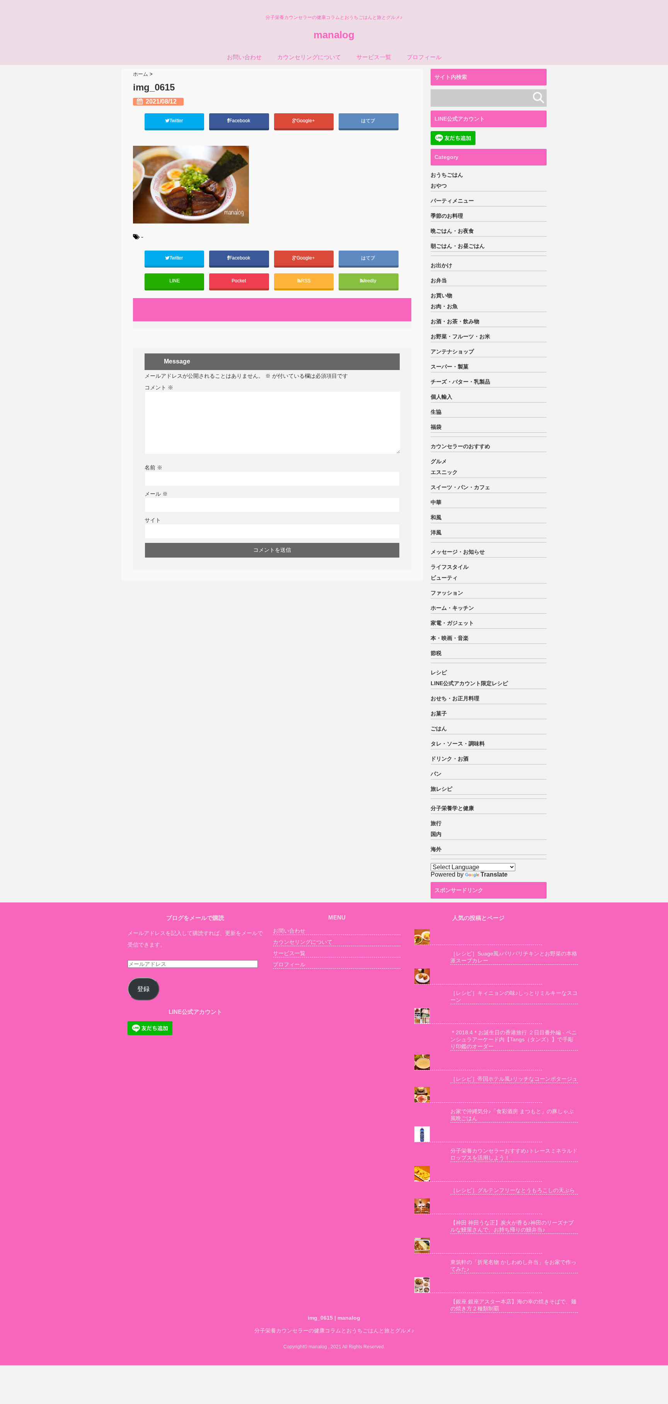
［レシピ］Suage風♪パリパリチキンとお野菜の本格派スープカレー (513, 957)
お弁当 (439, 280)
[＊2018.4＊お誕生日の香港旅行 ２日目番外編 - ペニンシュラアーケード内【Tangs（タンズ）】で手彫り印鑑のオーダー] (478, 1016)
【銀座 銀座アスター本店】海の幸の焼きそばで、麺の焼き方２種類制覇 (513, 1305)
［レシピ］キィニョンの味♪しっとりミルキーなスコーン (514, 996)
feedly (370, 280)
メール (156, 494)
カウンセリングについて (309, 57)
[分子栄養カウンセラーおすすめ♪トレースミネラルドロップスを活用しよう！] (478, 1134)
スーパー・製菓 (450, 366)
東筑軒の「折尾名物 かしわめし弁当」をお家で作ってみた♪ (513, 1265)
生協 (436, 412)
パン (436, 774)
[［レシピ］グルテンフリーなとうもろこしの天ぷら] (478, 1174)
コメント (159, 387)
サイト (153, 520)
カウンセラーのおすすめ (460, 446)
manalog (334, 34)
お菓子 (439, 713)
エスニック (444, 472)
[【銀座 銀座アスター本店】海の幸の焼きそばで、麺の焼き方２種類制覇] (478, 1285)
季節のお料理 (447, 216)
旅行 (436, 823)
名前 (153, 467)
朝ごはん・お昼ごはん (458, 246)
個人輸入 (441, 397)
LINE (174, 280)
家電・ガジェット (452, 623)
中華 (436, 502)
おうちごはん (447, 175)
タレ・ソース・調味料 (458, 743)
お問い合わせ (244, 57)
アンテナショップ (452, 351)
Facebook (240, 120)
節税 (436, 653)
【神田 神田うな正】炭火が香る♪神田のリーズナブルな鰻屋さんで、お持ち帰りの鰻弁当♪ (512, 1226)
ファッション (447, 593)
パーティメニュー (452, 201)
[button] (191, 184)
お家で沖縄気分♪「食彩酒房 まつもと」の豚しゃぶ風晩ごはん (512, 1114)
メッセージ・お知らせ (458, 552)
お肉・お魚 (444, 306)
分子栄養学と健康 (452, 808)
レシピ (439, 672)
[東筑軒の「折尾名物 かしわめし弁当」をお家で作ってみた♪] (478, 1246)
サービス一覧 (373, 57)
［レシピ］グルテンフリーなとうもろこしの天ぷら (512, 1190)
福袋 (436, 427)
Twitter (176, 120)
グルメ (439, 461)
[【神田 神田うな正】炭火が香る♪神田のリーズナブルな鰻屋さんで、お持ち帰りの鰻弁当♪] (478, 1206)
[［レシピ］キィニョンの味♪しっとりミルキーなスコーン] (478, 976)
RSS (305, 280)
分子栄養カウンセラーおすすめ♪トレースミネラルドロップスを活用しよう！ (514, 1154)
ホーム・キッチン (452, 608)
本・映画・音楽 (450, 638)
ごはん (439, 728)
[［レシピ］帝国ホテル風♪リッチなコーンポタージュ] (478, 1062)
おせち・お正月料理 (455, 698)
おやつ (439, 186)
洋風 (436, 532)
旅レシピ (441, 789)
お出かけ (441, 265)
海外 (436, 849)
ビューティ (444, 578)
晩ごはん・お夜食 (452, 231)
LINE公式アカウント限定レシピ (469, 683)
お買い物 (441, 295)
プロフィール (424, 57)
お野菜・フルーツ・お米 (460, 336)
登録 (143, 989)
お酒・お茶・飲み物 (455, 321)
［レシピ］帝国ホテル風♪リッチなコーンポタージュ (514, 1079)
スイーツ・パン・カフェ (460, 487)
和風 (436, 517)
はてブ (368, 120)
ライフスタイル (450, 567)
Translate (494, 874)
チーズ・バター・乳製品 (460, 382)
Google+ (306, 120)
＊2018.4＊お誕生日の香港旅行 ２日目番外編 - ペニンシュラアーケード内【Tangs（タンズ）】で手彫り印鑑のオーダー (513, 1039)
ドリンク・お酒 (450, 759)
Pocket (239, 280)
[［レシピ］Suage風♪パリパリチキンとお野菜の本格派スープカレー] (478, 937)
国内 (436, 834)
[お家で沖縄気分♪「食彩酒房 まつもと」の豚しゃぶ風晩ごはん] (478, 1095)
